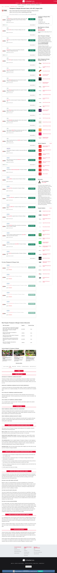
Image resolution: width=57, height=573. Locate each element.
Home (2, 6)
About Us (20, 511)
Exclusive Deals (24, 4)
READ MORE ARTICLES (19, 363)
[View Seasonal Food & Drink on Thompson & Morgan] (4, 41)
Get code (32, 19)
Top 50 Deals (28, 4)
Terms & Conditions (32, 115)
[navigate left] (2, 366)
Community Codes (26, 552)
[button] (19, 328)
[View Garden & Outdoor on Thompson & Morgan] (4, 91)
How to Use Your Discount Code (34, 366)
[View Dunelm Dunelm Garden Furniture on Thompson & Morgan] (4, 31)
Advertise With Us (26, 553)
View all (51, 143)
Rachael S (6, 164)
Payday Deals (33, 4)
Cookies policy (41, 563)
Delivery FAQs (14, 366)
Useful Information (36, 553)
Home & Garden (7, 6)
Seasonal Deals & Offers (17, 551)
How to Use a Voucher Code (38, 552)
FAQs (10, 366)
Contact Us (25, 550)
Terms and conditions (28, 563)
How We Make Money (37, 550)
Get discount (32, 150)
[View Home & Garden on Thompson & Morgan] (4, 61)
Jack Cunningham (45, 181)
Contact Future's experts (19, 563)
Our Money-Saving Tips (25, 366)
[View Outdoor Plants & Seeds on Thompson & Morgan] (4, 19)
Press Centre (26, 555)
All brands (15, 548)
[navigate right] (35, 366)
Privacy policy (35, 563)
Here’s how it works (33, 14)
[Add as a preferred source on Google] (28, 567)
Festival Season (37, 4)
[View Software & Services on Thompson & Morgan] (4, 170)
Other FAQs (19, 366)
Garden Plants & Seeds (14, 6)
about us (12, 563)
